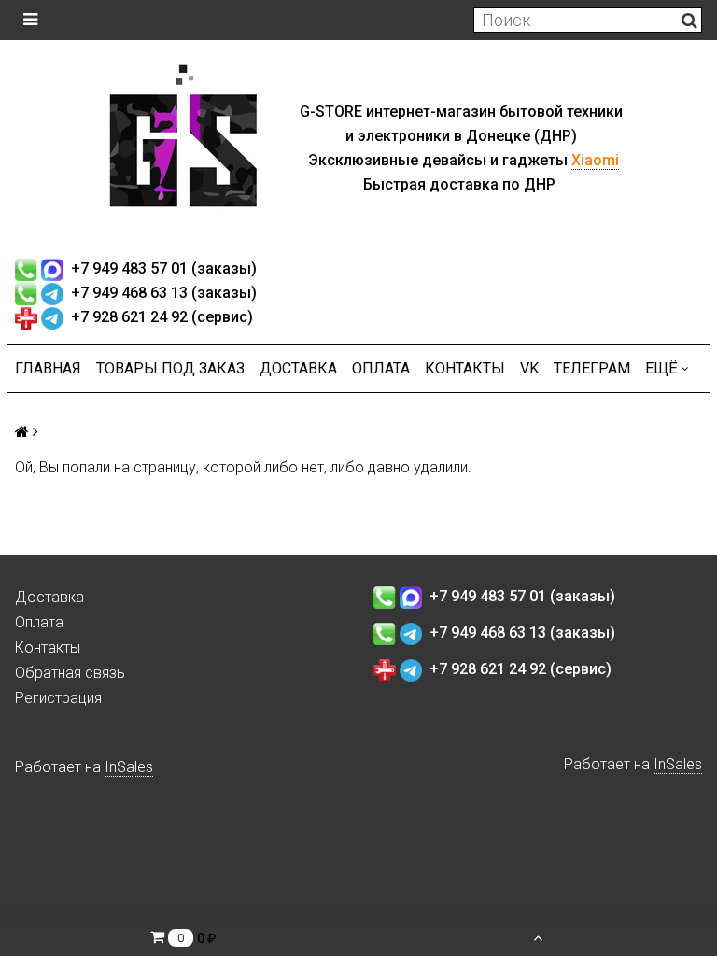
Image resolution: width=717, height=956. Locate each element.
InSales (129, 767)
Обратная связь (70, 673)
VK (529, 368)
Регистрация (58, 698)
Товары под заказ (170, 368)
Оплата (381, 368)
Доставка (298, 368)
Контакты (465, 368)
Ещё (661, 368)
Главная (48, 368)
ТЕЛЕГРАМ (592, 368)
